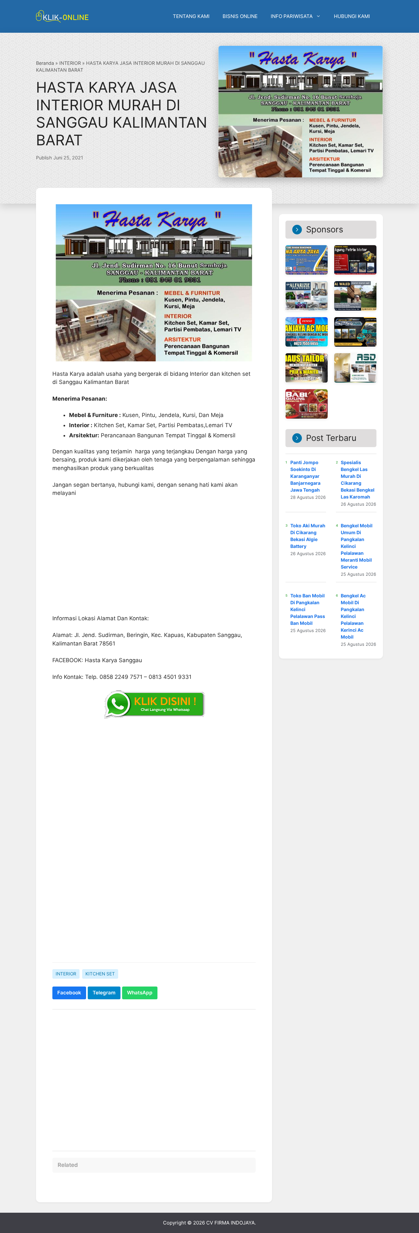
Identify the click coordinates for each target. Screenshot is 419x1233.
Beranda (45, 63)
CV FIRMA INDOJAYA (230, 1223)
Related (68, 1165)
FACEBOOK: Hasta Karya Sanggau (97, 660)
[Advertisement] (154, 906)
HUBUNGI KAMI (352, 16)
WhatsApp (140, 992)
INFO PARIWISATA (292, 16)
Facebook (69, 992)
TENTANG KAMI (191, 16)
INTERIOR (70, 63)
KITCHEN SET (100, 973)
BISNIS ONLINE (240, 16)
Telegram (104, 992)
